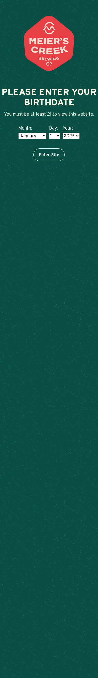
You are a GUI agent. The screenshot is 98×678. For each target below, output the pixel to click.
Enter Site (49, 154)
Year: (68, 128)
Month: (25, 128)
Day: (53, 128)
